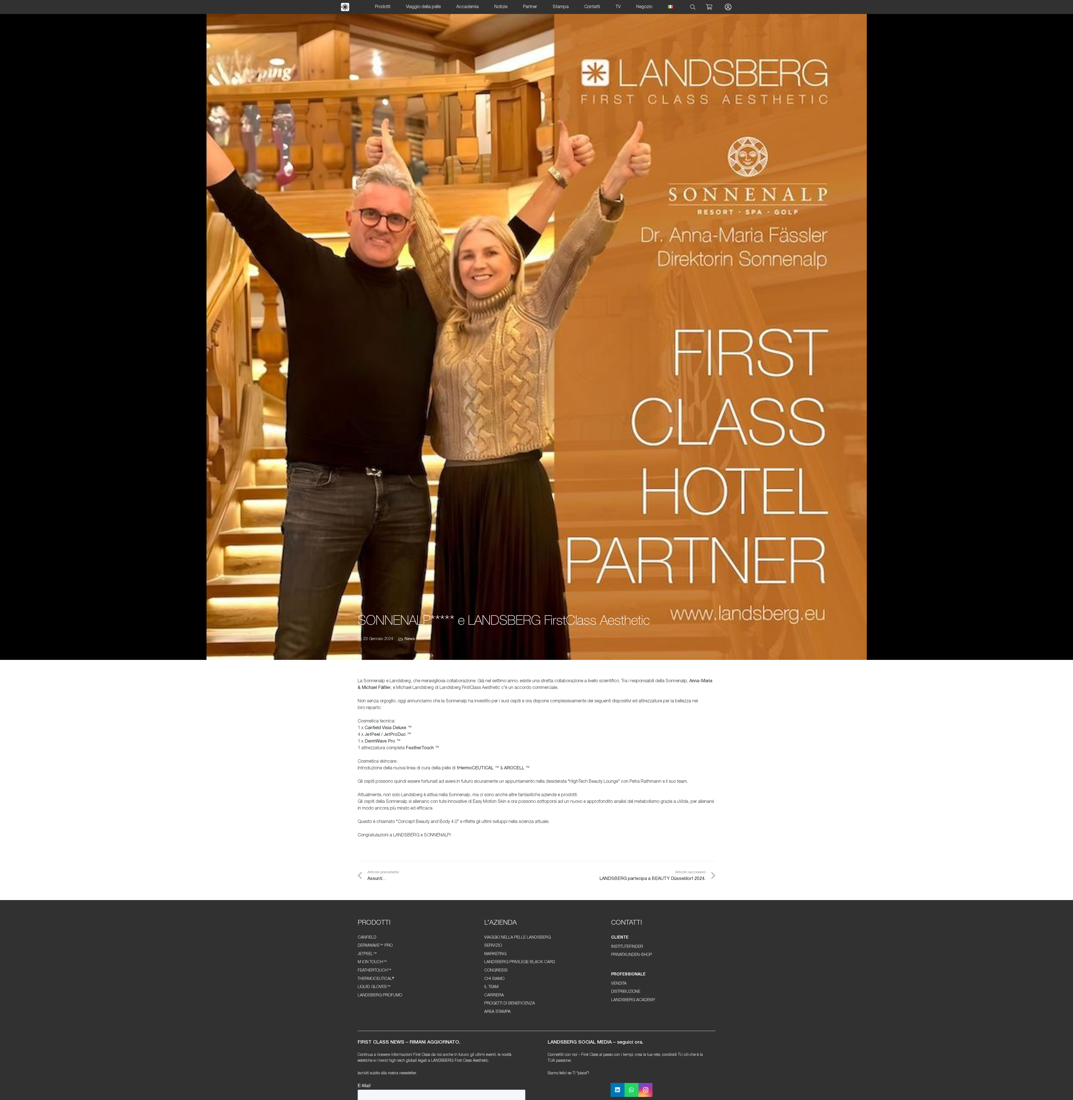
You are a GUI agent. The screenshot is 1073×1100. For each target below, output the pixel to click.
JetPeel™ (367, 954)
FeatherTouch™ (374, 970)
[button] (693, 7)
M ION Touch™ (372, 962)
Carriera (494, 995)
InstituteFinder (627, 947)
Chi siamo (494, 979)
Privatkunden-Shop (631, 955)
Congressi (495, 970)
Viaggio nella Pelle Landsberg (517, 937)
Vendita (618, 984)
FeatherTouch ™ (422, 748)
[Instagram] (645, 1090)
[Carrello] (709, 7)
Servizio (493, 946)
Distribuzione (625, 992)
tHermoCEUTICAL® (376, 979)
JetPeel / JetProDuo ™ (388, 735)
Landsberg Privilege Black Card (519, 962)
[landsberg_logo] (345, 7)
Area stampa (497, 1012)
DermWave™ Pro (375, 946)
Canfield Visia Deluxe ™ (388, 728)
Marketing (495, 954)
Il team (491, 987)
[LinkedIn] (618, 1090)
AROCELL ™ (517, 768)
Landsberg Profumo (380, 995)
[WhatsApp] (631, 1090)
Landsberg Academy (633, 1000)
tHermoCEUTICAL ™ (478, 768)
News (410, 639)
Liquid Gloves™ (374, 987)
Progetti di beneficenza (509, 1003)
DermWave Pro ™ (383, 741)
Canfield (367, 937)
